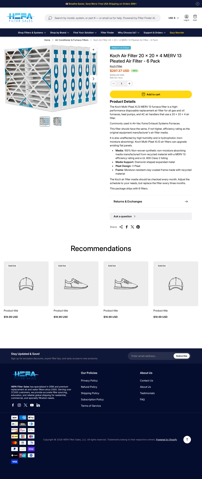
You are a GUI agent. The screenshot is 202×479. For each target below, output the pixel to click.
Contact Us (146, 380)
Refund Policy (89, 386)
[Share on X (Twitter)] (132, 227)
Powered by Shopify (166, 439)
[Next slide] (93, 79)
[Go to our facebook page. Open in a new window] (13, 405)
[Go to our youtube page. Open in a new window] (32, 405)
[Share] (121, 227)
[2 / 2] (57, 121)
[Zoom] (93, 49)
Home (47, 40)
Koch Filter (116, 66)
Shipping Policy (90, 393)
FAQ (142, 399)
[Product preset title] (26, 283)
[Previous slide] (9, 79)
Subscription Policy (92, 399)
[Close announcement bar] (197, 4)
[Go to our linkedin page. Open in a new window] (38, 405)
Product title (11, 310)
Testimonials (147, 393)
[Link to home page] (25, 376)
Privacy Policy (89, 380)
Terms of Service (91, 405)
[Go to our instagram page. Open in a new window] (19, 405)
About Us (145, 386)
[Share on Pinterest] (138, 227)
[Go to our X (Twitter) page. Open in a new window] (25, 405)
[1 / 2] (45, 121)
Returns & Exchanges (128, 201)
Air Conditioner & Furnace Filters (71, 40)
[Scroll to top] (187, 439)
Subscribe (181, 356)
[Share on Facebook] (127, 227)
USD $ (172, 18)
